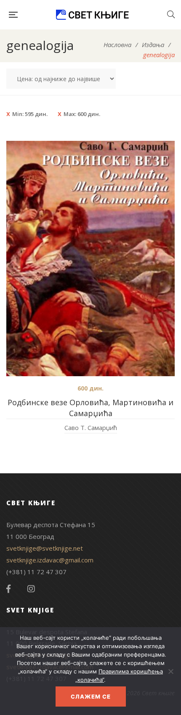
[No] (170, 671)
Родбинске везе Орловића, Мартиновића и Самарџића (90, 407)
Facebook (8, 589)
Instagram (31, 589)
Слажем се (91, 696)
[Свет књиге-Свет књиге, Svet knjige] (92, 14)
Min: (30, 114)
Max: (82, 114)
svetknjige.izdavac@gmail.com (49, 560)
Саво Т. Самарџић (90, 427)
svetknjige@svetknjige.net (44, 548)
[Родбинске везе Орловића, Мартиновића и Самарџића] (90, 258)
